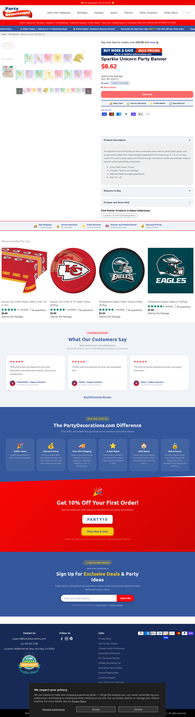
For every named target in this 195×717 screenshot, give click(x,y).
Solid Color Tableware (59, 12)
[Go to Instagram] (66, 639)
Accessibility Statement (109, 653)
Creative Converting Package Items (119, 215)
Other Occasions (148, 12)
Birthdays (82, 12)
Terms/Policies (62, 22)
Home (22, 22)
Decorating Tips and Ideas (110, 667)
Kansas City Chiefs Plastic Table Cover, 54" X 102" (24, 303)
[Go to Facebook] (61, 639)
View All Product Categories (111, 682)
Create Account (119, 22)
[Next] (88, 91)
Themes (128, 12)
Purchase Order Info (136, 22)
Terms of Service (116, 605)
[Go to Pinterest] (71, 639)
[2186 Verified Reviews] (29, 674)
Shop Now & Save (97, 531)
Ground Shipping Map (108, 672)
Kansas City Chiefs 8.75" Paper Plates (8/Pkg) (70, 303)
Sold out (147, 94)
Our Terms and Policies (109, 657)
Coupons (49, 22)
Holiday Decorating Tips (109, 662)
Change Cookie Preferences (111, 648)
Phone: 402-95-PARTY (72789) (161, 22)
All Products (13, 34)
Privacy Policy (79, 701)
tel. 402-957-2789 (29, 643)
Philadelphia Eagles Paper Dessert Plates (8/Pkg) (121, 303)
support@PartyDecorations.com (29, 638)
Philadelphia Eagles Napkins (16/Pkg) (167, 301)
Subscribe (125, 598)
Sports (113, 12)
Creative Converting (119, 83)
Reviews (40, 22)
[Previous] (19, 91)
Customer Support (78, 22)
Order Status (171, 12)
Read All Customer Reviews (97, 397)
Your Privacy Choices (107, 643)
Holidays (99, 12)
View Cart (105, 22)
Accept (96, 709)
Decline (138, 709)
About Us (30, 22)
